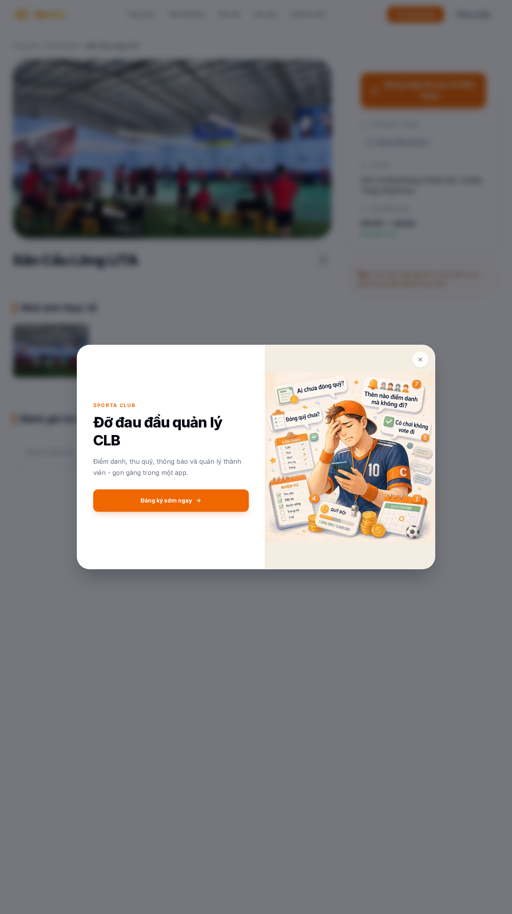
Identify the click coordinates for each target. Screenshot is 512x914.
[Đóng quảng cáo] (420, 360)
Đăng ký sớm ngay (166, 500)
